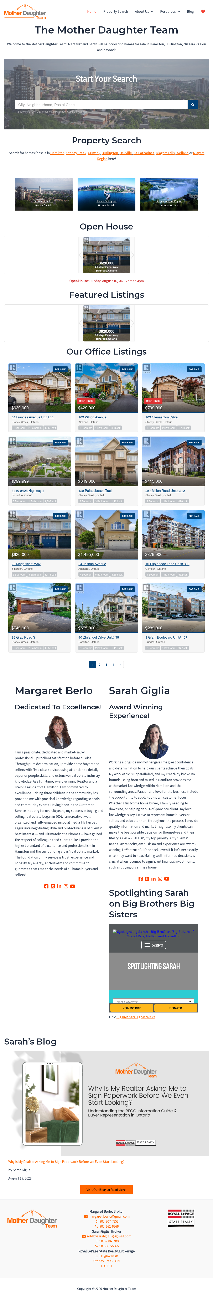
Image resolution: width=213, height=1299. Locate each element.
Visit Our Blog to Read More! (106, 1189)
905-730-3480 (109, 1241)
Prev (80, 255)
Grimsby (94, 153)
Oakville (126, 153)
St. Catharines (144, 153)
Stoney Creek (76, 153)
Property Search (115, 11)
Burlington (110, 153)
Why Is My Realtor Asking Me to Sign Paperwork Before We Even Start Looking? (66, 1161)
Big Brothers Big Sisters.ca (135, 1017)
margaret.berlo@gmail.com (108, 1216)
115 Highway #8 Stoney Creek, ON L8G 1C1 (106, 1261)
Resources (168, 11)
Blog (190, 11)
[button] (151, 11)
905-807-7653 (109, 1221)
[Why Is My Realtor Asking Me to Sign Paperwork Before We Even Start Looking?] (108, 1103)
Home (91, 11)
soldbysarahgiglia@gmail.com (108, 1236)
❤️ (203, 11)
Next (132, 255)
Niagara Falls (165, 153)
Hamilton (57, 153)
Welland (182, 153)
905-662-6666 (109, 1226)
